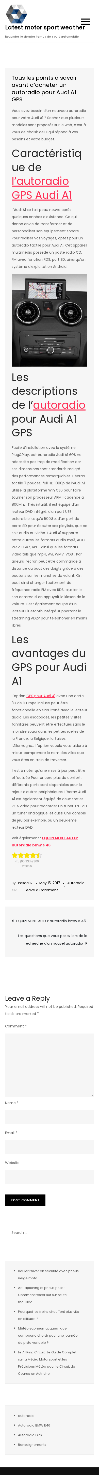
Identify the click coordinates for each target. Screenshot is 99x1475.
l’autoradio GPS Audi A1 (42, 188)
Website (12, 1162)
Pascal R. (25, 883)
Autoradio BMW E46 (34, 1425)
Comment (16, 1026)
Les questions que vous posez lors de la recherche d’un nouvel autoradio (52, 939)
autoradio (59, 405)
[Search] (87, 1232)
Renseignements (32, 1444)
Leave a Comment (41, 890)
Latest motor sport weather (45, 27)
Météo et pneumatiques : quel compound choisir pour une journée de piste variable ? (48, 1335)
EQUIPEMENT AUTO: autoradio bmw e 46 (51, 921)
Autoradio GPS (30, 1435)
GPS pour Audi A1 (40, 695)
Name (12, 1102)
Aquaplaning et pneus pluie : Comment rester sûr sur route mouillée (42, 1294)
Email (11, 1132)
